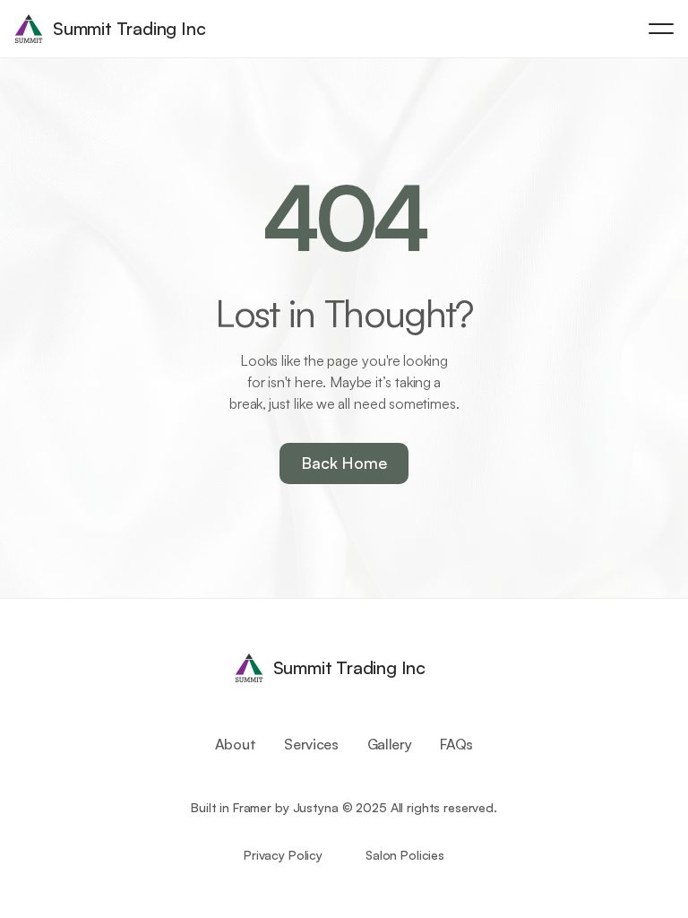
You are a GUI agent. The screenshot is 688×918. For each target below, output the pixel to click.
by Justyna (307, 807)
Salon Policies (405, 854)
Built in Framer (231, 807)
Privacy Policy (283, 854)
